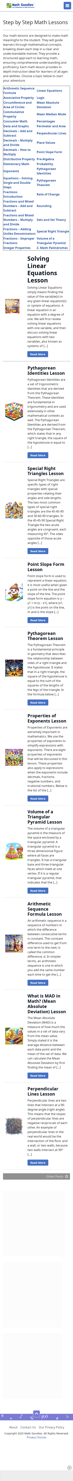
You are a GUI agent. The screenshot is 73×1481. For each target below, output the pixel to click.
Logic (41, 98)
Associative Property (18, 98)
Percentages (46, 121)
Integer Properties (17, 248)
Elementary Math (16, 164)
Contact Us (28, 1427)
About (13, 1427)
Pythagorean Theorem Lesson (45, 635)
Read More (37, 354)
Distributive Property (19, 159)
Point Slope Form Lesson (46, 566)
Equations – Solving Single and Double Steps (18, 182)
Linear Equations (49, 91)
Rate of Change (48, 194)
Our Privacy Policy (51, 1427)
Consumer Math (15, 121)
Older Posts (54, 1176)
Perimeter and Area (51, 126)
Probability (45, 164)
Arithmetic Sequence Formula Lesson (45, 909)
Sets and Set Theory (51, 220)
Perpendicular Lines (51, 133)
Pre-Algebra (45, 159)
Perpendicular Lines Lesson (43, 1091)
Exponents (11, 171)
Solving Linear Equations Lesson (42, 269)
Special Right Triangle (53, 231)
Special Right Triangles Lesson (46, 471)
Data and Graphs (16, 126)
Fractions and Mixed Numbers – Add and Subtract (18, 205)
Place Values (46, 143)
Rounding (44, 206)
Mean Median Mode (51, 114)
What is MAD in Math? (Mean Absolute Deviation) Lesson (47, 1003)
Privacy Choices (36, 1437)
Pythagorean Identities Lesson (46, 370)
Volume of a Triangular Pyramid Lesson (45, 817)
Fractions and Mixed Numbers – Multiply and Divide (18, 219)
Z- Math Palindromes (52, 248)
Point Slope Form (49, 152)
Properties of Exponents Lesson (47, 718)
